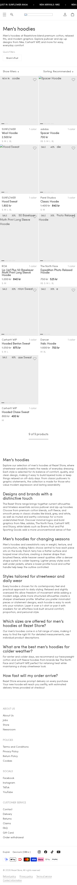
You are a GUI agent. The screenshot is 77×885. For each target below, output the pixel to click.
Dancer (44, 339)
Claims (7, 823)
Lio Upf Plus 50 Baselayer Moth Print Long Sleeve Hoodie (18, 272)
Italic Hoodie (48, 343)
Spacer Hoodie (49, 133)
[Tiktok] (52, 852)
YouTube (8, 792)
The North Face (49, 266)
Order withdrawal (13, 837)
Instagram (9, 782)
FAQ (5, 828)
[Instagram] (39, 852)
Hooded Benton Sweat (16, 343)
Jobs (5, 720)
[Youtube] (58, 852)
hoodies (43, 465)
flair (68, 529)
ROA (4, 266)
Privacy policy (26, 876)
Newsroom (9, 729)
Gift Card (8, 832)
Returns (7, 818)
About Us (8, 715)
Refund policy (9, 876)
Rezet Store (16, 870)
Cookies (7, 760)
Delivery (7, 814)
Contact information (12, 880)
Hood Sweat (9, 201)
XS (41, 141)
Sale (43, 146)
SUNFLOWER (9, 129)
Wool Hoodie (10, 133)
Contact (7, 809)
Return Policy (10, 756)
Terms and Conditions (16, 746)
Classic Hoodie (49, 201)
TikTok (6, 787)
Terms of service (44, 876)
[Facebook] (45, 852)
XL (10, 141)
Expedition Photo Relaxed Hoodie (56, 271)
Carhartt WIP (9, 339)
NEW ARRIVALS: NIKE (50, 4)
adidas (44, 129)
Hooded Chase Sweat (15, 412)
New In (5, 78)
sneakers (8, 608)
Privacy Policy (10, 751)
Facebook (8, 778)
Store (6, 724)
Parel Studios (48, 197)
